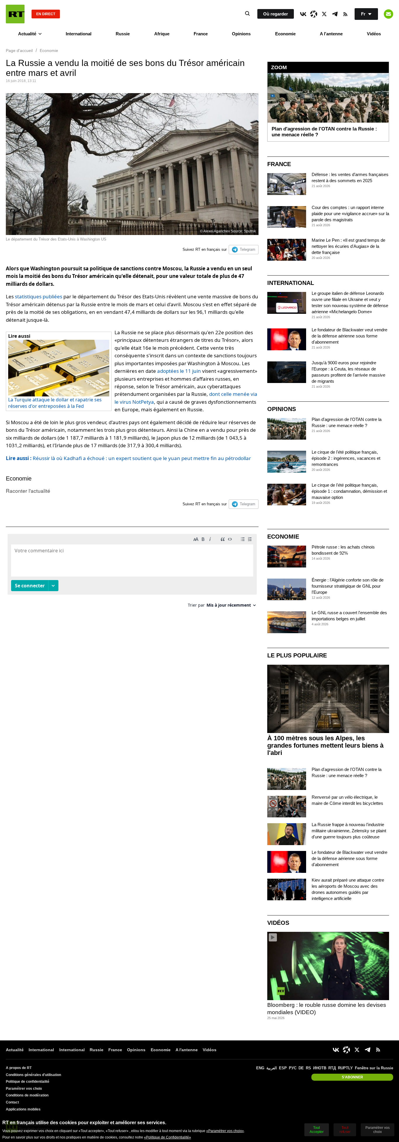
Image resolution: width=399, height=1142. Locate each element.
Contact (12, 1102)
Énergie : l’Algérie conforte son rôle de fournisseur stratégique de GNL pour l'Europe (348, 586)
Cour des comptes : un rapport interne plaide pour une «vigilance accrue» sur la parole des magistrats (350, 213)
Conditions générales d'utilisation (33, 1075)
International (78, 33)
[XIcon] (324, 14)
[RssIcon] (345, 14)
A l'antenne (331, 33)
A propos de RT (19, 1068)
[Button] (388, 14)
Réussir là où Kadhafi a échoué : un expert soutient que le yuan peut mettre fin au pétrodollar (128, 458)
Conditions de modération (27, 1095)
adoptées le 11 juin (179, 371)
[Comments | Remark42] (132, 573)
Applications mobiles (23, 1109)
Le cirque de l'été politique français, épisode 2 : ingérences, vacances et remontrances (346, 458)
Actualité (27, 33)
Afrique (161, 33)
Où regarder (275, 13)
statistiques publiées (38, 296)
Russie (123, 33)
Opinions (241, 33)
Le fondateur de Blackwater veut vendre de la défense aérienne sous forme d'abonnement (349, 335)
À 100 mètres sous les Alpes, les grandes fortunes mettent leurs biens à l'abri (325, 745)
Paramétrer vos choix (24, 1089)
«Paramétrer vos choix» (225, 1131)
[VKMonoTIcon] (303, 14)
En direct (45, 14)
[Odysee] (313, 14)
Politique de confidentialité (27, 1082)
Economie (285, 33)
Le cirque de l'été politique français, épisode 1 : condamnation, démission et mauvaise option (349, 491)
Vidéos (374, 33)
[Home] (15, 14)
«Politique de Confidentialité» (167, 1137)
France (201, 33)
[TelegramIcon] (334, 14)
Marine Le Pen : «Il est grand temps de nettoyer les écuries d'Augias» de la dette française (348, 246)
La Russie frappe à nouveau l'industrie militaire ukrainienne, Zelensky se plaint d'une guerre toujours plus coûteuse (349, 830)
